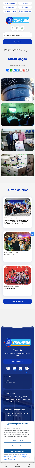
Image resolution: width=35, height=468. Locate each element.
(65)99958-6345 (17, 361)
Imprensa (17, 49)
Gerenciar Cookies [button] (17, 451)
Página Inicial (6, 49)
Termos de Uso (23, 456)
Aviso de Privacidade (13, 456)
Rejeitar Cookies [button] (17, 441)
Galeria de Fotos (11, 51)
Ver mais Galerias (17, 301)
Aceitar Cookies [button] (17, 446)
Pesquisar (17, 42)
